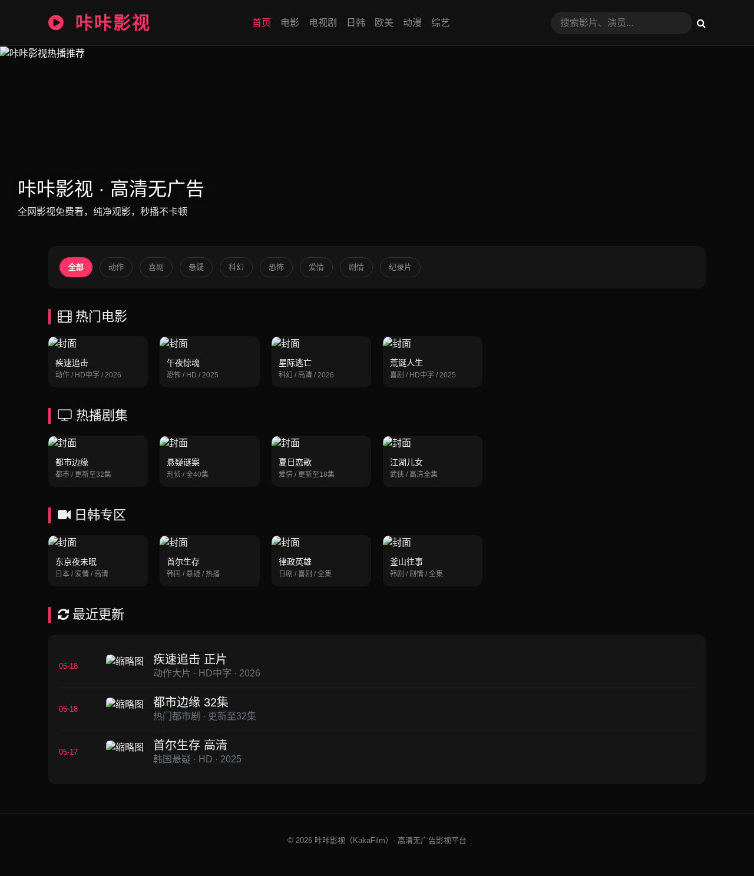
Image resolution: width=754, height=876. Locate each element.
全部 (76, 267)
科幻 (236, 267)
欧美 (384, 23)
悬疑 (196, 267)
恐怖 (276, 267)
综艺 (440, 23)
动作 (116, 267)
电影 (289, 23)
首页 (261, 23)
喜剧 (156, 267)
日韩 (355, 23)
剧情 (356, 267)
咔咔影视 (110, 22)
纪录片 (400, 267)
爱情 (316, 267)
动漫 (412, 23)
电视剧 (323, 23)
